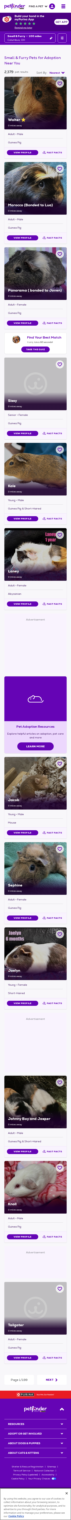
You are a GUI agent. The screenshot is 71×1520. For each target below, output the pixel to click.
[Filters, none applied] (62, 38)
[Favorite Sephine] (60, 849)
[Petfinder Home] (14, 6)
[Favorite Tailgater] (60, 1288)
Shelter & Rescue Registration (28, 1466)
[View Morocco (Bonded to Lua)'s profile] (35, 188)
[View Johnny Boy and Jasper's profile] (35, 1102)
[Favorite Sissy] (60, 364)
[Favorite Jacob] (60, 763)
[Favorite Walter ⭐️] (60, 83)
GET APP (62, 22)
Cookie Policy (18, 1478)
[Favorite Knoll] (60, 1167)
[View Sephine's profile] (35, 868)
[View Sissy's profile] (35, 384)
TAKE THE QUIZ (35, 349)
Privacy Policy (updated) (25, 1474)
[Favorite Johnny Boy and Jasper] (60, 1082)
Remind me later (23, 27)
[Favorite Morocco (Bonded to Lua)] (60, 168)
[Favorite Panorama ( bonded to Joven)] (60, 254)
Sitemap (51, 1466)
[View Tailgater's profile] (35, 1308)
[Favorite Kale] (60, 449)
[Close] (67, 1493)
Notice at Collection (44, 1470)
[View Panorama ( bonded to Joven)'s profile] (35, 273)
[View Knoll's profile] (35, 1187)
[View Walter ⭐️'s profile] (35, 103)
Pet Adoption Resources (35, 726)
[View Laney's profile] (35, 554)
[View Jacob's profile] (35, 783)
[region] (35, 1504)
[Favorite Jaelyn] (60, 934)
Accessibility (48, 1474)
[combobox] (57, 73)
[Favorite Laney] (60, 535)
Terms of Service (21, 1470)
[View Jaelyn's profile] (35, 953)
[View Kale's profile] (35, 469)
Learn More (35, 746)
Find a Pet (36, 6)
